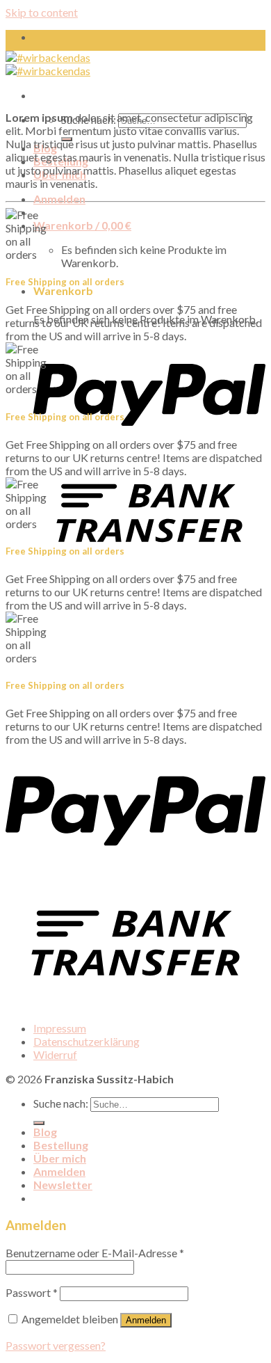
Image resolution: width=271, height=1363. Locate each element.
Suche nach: (60, 1103)
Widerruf (55, 1054)
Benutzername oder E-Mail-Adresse (95, 1252)
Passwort (32, 1292)
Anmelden (146, 1320)
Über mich (59, 1158)
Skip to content (42, 12)
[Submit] (38, 1123)
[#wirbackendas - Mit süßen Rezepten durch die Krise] (48, 64)
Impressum (59, 1028)
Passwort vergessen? (56, 1345)
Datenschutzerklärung (86, 1041)
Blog (45, 1131)
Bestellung (60, 1144)
